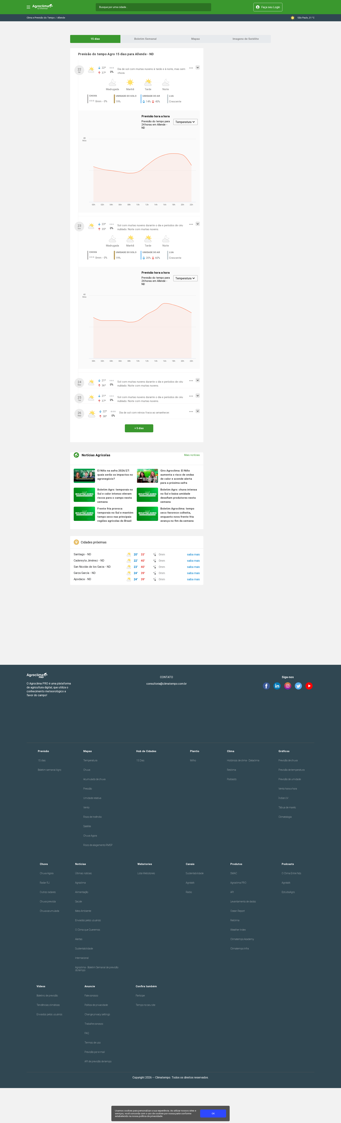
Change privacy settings (97, 1014)
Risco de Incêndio (92, 816)
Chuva (86, 769)
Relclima (231, 769)
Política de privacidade (96, 1005)
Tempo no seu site (145, 1005)
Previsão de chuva (288, 760)
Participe (140, 995)
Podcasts (232, 779)
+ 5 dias (139, 428)
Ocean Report (237, 911)
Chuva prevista (48, 901)
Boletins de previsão (47, 995)
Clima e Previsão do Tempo (41, 17)
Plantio (194, 751)
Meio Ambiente (83, 911)
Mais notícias (192, 455)
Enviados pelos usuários (88, 920)
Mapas (195, 38)
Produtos (236, 864)
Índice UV (283, 798)
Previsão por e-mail (95, 1052)
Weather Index (238, 929)
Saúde (78, 901)
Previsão (43, 751)
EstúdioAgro (288, 892)
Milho (193, 760)
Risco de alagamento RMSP (97, 845)
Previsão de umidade (289, 779)
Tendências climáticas (48, 1005)
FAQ (87, 1033)
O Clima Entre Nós (291, 873)
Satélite (87, 826)
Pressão (87, 788)
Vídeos (41, 986)
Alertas (78, 939)
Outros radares (48, 892)
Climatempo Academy (242, 939)
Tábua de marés (287, 807)
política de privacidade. (151, 1116)
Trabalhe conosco (94, 1023)
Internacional (82, 958)
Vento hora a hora (287, 788)
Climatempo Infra (239, 948)
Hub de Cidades (146, 751)
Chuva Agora (90, 835)
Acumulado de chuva (94, 779)
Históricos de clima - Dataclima (243, 760)
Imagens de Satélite (246, 38)
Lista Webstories (146, 873)
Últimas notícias (83, 873)
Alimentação (81, 892)
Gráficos (283, 751)
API (232, 892)
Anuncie (90, 986)
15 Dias (140, 760)
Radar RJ (45, 882)
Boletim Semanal (145, 38)
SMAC (233, 873)
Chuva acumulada (49, 911)
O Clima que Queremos (87, 929)
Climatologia (285, 816)
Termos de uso (93, 1042)
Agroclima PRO (238, 882)
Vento (86, 807)
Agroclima (80, 882)
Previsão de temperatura (291, 769)
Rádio (189, 892)
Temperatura (90, 760)
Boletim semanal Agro (49, 769)
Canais (190, 864)
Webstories (144, 864)
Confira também (146, 986)
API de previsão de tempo (98, 1061)
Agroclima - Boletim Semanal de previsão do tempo (96, 969)
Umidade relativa (92, 798)
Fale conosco (91, 995)
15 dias (95, 38)
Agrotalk (190, 882)
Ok (213, 1113)
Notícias (80, 864)
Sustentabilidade (84, 948)
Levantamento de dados (243, 901)
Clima (230, 751)
